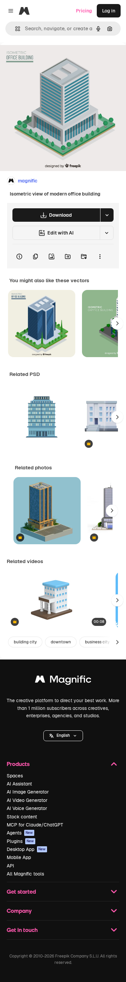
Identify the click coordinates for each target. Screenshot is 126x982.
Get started (21, 891)
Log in (108, 11)
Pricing (84, 11)
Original (43, 57)
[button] (63, 735)
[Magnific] (63, 681)
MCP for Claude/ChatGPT (35, 825)
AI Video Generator (27, 800)
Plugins (20, 841)
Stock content (22, 817)
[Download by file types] (107, 215)
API (10, 866)
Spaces (15, 776)
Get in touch (22, 929)
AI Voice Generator (27, 808)
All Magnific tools (25, 874)
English (63, 735)
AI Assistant (19, 784)
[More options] (100, 256)
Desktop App (26, 849)
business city (97, 642)
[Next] (117, 323)
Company (19, 910)
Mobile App (19, 857)
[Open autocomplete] (15, 28)
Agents (20, 833)
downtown (61, 642)
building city (25, 642)
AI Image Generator (28, 792)
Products (18, 763)
